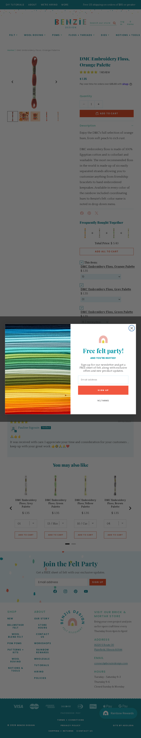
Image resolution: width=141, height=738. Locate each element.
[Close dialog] (132, 328)
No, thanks (103, 400)
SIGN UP (103, 389)
